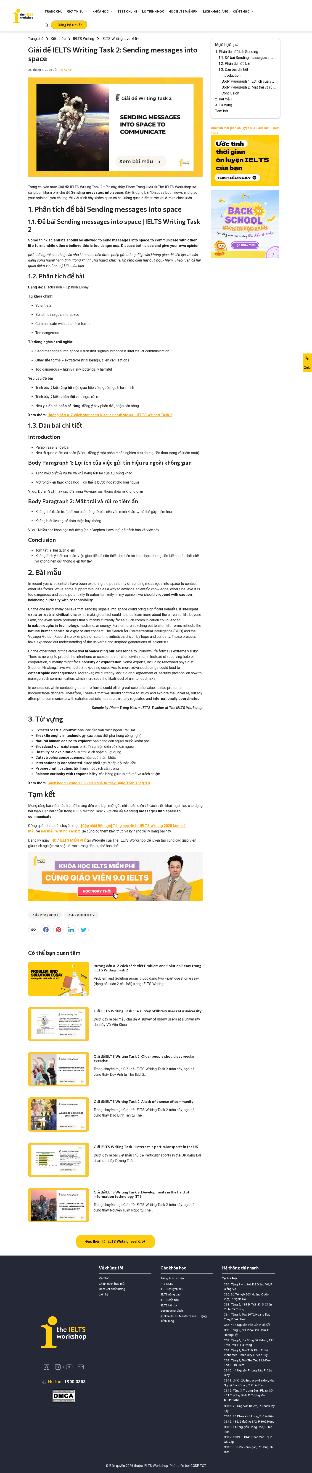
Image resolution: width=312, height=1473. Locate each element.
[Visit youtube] (69, 1367)
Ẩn (236, 45)
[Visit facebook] (46, 1367)
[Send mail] (80, 1367)
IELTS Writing (83, 39)
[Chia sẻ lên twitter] (83, 930)
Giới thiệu (75, 11)
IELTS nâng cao (171, 1294)
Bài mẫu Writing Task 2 (60, 831)
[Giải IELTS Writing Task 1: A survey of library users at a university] (58, 1024)
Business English (172, 1310)
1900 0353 (75, 1381)
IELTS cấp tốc (170, 1300)
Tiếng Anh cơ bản (172, 1278)
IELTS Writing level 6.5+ (120, 39)
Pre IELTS (167, 1283)
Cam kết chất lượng (112, 1289)
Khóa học (100, 11)
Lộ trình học (153, 11)
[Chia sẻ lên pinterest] (58, 930)
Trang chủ (53, 11)
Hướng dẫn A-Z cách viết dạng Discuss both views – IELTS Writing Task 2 (110, 415)
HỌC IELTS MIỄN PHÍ (68, 840)
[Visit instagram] (57, 1366)
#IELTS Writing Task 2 (81, 914)
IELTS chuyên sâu (172, 1289)
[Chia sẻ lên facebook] (46, 930)
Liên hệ (103, 1294)
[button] (69, 25)
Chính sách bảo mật (112, 1283)
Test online (127, 11)
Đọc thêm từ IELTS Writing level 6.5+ (115, 1241)
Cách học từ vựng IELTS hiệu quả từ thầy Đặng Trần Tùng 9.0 (99, 783)
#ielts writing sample (45, 914)
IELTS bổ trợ (169, 1305)
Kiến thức (241, 11)
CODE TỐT (198, 1466)
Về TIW (103, 1278)
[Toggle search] (46, 25)
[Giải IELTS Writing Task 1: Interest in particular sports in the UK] (58, 1160)
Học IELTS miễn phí (183, 11)
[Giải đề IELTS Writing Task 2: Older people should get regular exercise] (58, 1069)
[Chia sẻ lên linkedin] (71, 930)
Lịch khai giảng (215, 11)
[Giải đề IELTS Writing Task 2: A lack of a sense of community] (58, 1114)
